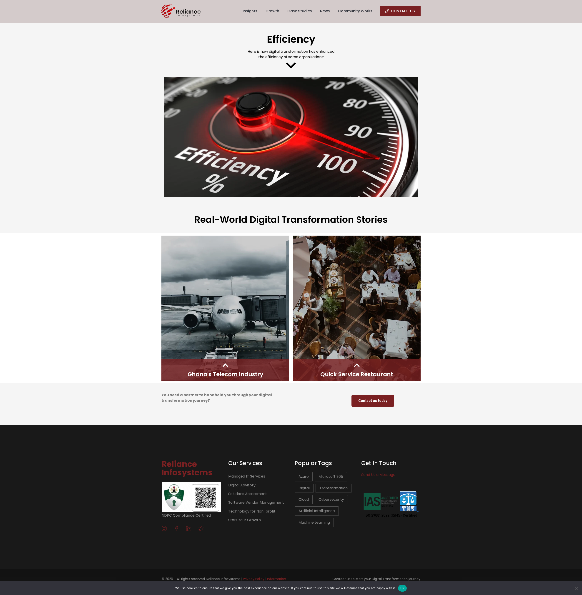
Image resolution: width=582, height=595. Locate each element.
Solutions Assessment (247, 493)
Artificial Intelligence (317, 510)
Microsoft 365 (331, 476)
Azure (304, 476)
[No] (576, 588)
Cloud (304, 499)
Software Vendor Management (256, 502)
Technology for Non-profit (252, 511)
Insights (250, 11)
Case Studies (299, 11)
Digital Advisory (242, 485)
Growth (272, 11)
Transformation (333, 488)
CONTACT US (403, 11)
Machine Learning (314, 522)
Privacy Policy (253, 579)
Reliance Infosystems (187, 468)
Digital (304, 488)
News (325, 11)
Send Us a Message (378, 474)
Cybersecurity (331, 499)
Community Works (355, 11)
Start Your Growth (244, 520)
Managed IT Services (246, 476)
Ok (402, 588)
